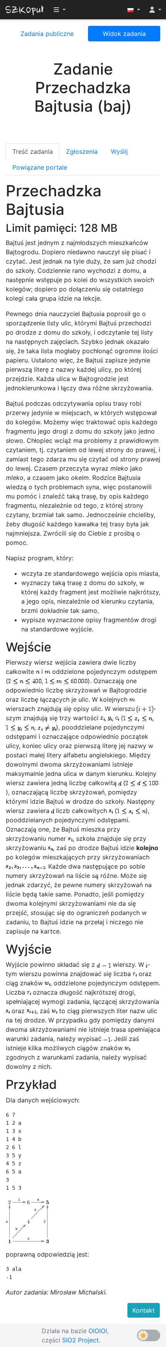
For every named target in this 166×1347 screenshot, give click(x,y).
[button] (134, 9)
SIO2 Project (80, 1340)
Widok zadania (124, 33)
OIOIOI (97, 1331)
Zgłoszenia (82, 151)
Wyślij (119, 151)
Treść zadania (32, 151)
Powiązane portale (39, 167)
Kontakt (143, 1310)
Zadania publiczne (47, 33)
